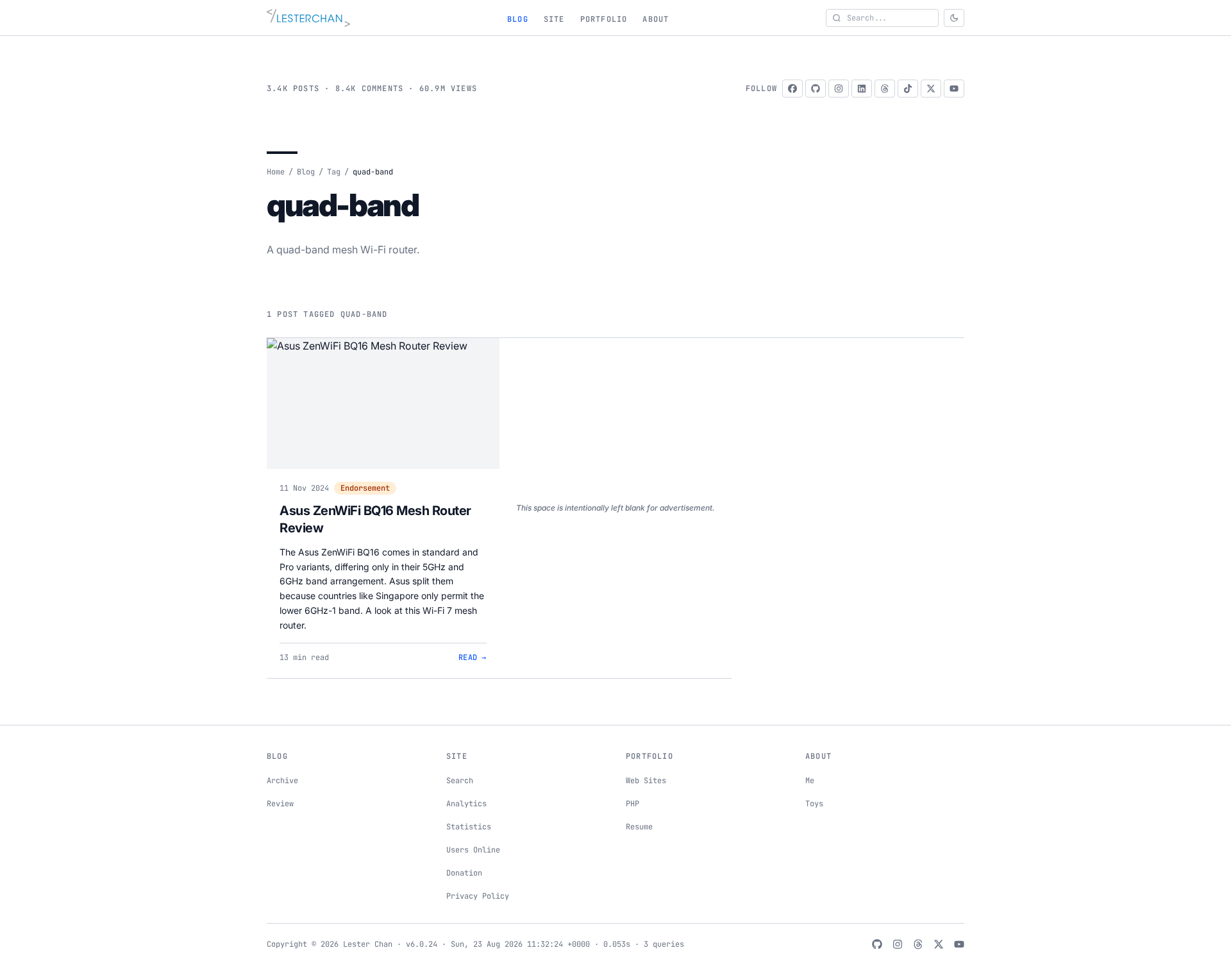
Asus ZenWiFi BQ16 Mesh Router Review (375, 519)
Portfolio (604, 19)
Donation (464, 873)
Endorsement (365, 488)
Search (459, 781)
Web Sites (646, 781)
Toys (814, 804)
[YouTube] (954, 89)
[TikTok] (908, 89)
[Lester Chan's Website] (308, 18)
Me (809, 781)
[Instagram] (838, 89)
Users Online (473, 850)
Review (280, 804)
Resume (639, 827)
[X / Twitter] (931, 89)
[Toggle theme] (954, 18)
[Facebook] (792, 89)
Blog (517, 19)
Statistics (468, 827)
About (655, 19)
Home (276, 172)
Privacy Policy (477, 896)
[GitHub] (815, 89)
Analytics (466, 804)
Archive (282, 781)
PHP (632, 804)
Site (554, 19)
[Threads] (885, 89)
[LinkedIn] (861, 89)
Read (472, 657)
